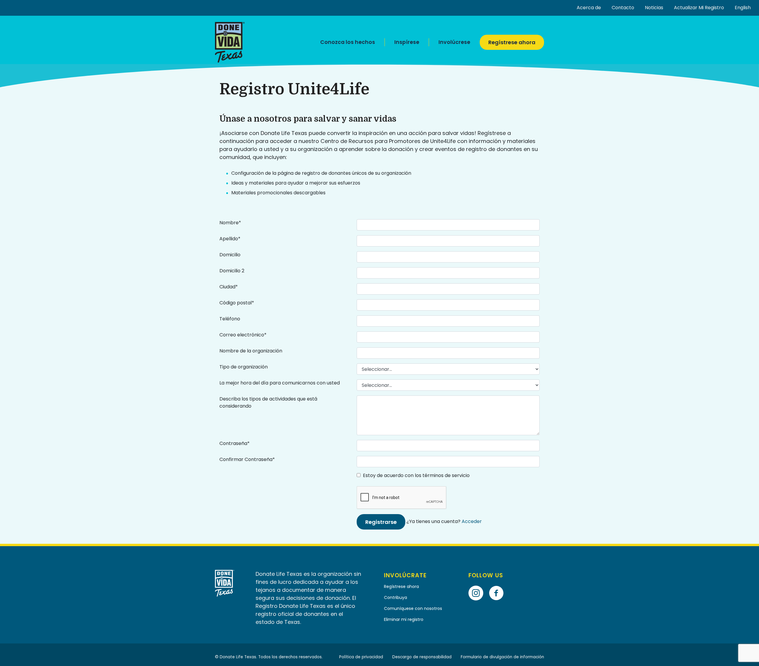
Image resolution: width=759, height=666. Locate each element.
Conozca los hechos (347, 42)
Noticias (654, 7)
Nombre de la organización (250, 350)
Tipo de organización (243, 366)
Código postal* (236, 302)
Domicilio (229, 254)
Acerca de (589, 7)
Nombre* (230, 222)
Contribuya (395, 597)
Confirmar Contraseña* (247, 459)
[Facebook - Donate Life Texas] (498, 584)
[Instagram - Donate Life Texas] (478, 584)
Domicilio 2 (231, 270)
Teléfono (229, 318)
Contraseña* (234, 443)
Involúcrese (454, 42)
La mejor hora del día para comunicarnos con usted (279, 382)
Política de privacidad (361, 657)
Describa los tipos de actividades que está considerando (268, 402)
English (743, 7)
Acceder (472, 521)
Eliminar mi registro (403, 619)
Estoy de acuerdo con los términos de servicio (415, 475)
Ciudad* (228, 286)
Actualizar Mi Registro (699, 7)
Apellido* (229, 238)
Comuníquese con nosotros (413, 608)
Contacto (623, 7)
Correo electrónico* (243, 334)
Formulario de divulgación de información (502, 657)
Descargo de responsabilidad (422, 657)
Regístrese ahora (511, 42)
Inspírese (406, 42)
